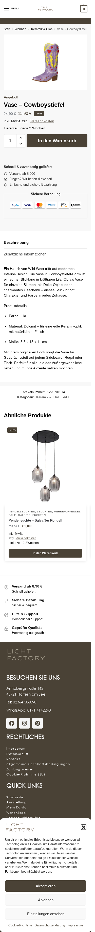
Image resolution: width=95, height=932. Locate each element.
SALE (66, 397)
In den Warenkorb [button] (45, 553)
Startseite (15, 797)
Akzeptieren (45, 886)
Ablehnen (45, 900)
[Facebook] (11, 723)
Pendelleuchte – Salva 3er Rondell (35, 520)
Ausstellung (16, 802)
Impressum (75, 925)
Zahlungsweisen (20, 769)
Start (7, 29)
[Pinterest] (37, 723)
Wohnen (20, 29)
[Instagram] (24, 723)
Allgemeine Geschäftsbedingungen (38, 764)
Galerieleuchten (32, 515)
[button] (83, 827)
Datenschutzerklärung (50, 925)
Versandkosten (42, 121)
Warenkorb (16, 813)
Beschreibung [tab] (16, 242)
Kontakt (13, 759)
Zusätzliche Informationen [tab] (25, 254)
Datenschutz (17, 754)
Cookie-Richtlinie (20, 925)
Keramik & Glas (41, 29)
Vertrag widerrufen (23, 818)
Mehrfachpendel (67, 511)
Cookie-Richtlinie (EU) (25, 774)
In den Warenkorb (57, 140)
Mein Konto (16, 807)
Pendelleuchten (22, 511)
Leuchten (44, 511)
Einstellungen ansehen (45, 914)
